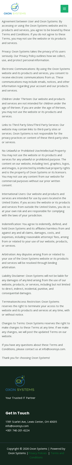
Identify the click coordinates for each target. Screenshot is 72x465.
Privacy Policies (37, 453)
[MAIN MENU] (64, 9)
